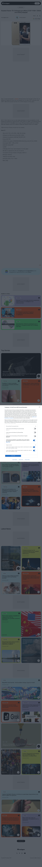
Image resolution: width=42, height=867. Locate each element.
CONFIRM (13, 455)
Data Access (21, 459)
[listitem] (21, 426)
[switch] (34, 428)
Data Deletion (14, 459)
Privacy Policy (27, 459)
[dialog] (21, 433)
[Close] (40, 407)
